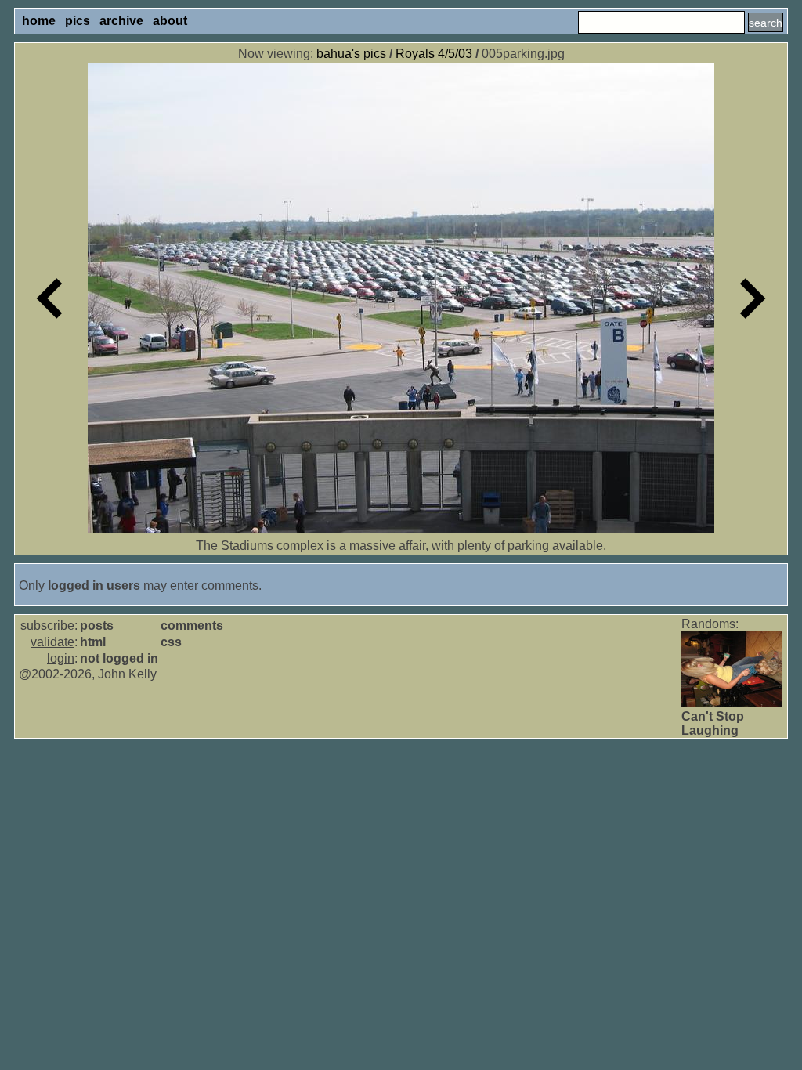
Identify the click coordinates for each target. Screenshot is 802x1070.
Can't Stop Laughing (712, 723)
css (171, 642)
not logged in (119, 658)
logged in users (94, 585)
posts (97, 625)
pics (77, 20)
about (170, 20)
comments (192, 625)
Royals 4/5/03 (434, 53)
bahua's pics (351, 53)
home (39, 20)
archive (121, 20)
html (93, 642)
